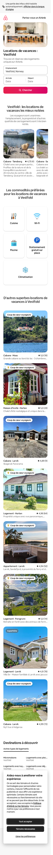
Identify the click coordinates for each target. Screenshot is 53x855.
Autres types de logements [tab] (16, 748)
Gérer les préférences (25, 836)
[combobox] (25, 71)
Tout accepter (25, 821)
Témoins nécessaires (25, 829)
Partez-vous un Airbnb (34, 17)
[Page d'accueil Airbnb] (5, 17)
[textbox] (14, 81)
